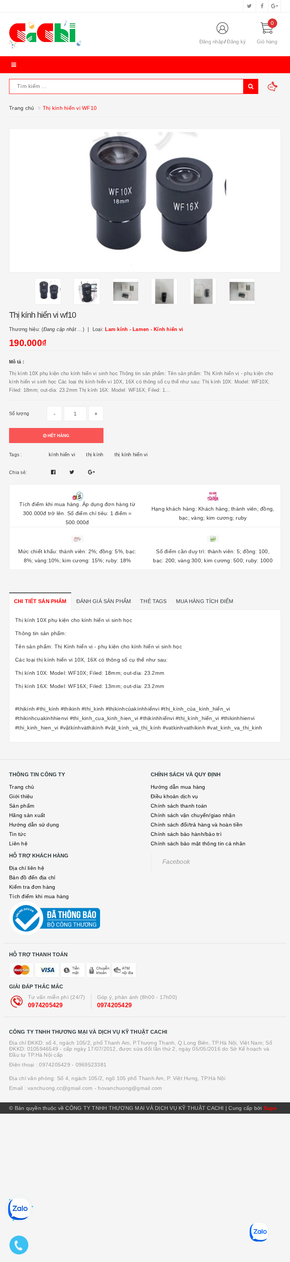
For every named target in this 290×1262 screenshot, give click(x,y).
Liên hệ (18, 843)
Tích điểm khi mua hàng (39, 896)
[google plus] (274, 6)
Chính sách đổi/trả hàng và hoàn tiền (196, 825)
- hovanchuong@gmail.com (128, 1088)
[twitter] (250, 6)
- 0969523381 (89, 1065)
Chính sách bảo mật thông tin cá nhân (198, 843)
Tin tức (17, 834)
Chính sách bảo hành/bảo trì (186, 834)
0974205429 (45, 1005)
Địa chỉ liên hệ (26, 868)
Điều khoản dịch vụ (174, 796)
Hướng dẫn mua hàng (178, 787)
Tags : (15, 454)
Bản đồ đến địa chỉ (32, 877)
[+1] (91, 472)
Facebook (176, 862)
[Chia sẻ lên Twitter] (72, 472)
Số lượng (19, 413)
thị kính (94, 454)
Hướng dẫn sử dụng (34, 825)
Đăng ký (236, 42)
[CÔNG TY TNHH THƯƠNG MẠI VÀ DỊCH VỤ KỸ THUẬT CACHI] (98, 34)
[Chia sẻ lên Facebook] (54, 472)
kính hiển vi (62, 454)
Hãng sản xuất (27, 815)
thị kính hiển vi (131, 454)
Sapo (270, 1108)
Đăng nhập (211, 42)
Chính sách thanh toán (179, 806)
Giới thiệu (21, 796)
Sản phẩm (21, 806)
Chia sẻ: (18, 472)
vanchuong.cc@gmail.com (60, 1088)
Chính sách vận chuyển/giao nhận (193, 815)
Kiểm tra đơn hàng (32, 887)
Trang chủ (21, 787)
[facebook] (262, 6)
